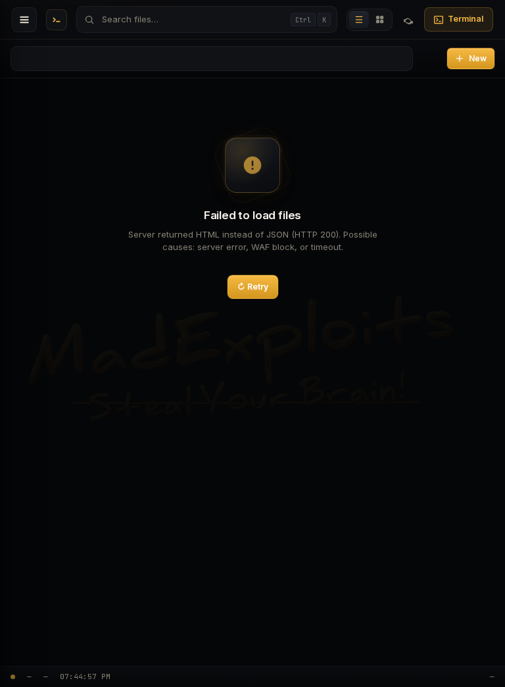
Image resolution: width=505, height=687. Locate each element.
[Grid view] (380, 19)
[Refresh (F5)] (408, 19)
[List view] (359, 19)
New (478, 58)
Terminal (465, 19)
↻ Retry (252, 287)
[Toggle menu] (24, 19)
